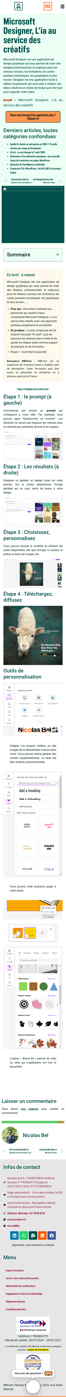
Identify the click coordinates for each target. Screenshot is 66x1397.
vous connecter (29, 1109)
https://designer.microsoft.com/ (33, 389)
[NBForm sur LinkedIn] (14, 1235)
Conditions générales (16, 1309)
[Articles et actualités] (48, 6)
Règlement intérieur (15, 1301)
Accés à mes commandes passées (22, 1278)
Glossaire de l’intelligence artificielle (27, 164)
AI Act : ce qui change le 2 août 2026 (27, 152)
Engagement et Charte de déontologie (24, 1293)
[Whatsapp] (23, 1235)
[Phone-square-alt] (42, 1235)
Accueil (7, 100)
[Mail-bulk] (33, 1235)
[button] (57, 254)
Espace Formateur (15, 1270)
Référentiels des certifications (20, 1286)
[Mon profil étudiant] (18, 6)
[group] (33, 1386)
